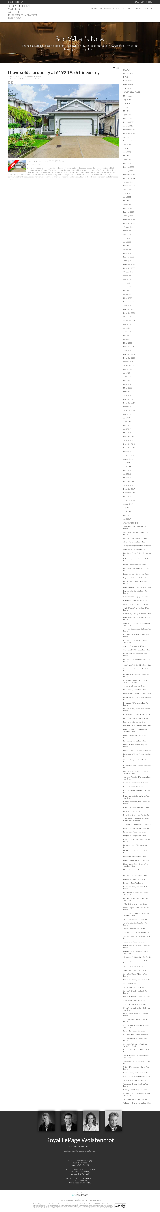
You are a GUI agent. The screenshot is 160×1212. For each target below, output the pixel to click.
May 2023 (126, 246)
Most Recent (127, 96)
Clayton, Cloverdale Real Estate (134, 646)
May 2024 (126, 201)
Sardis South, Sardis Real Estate (134, 987)
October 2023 (128, 227)
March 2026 (127, 118)
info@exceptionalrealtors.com (84, 1151)
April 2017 (127, 519)
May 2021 (126, 335)
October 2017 (128, 496)
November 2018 (129, 448)
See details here (33, 164)
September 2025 (129, 141)
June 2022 (127, 287)
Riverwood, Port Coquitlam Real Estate (137, 957)
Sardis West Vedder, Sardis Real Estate (136, 997)
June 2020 (127, 377)
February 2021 (128, 347)
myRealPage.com (80, 1195)
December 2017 (129, 489)
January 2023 (128, 261)
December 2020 (129, 354)
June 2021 (127, 332)
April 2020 (127, 384)
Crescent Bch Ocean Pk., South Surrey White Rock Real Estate (137, 681)
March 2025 (127, 163)
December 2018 (129, 444)
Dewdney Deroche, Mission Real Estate (137, 693)
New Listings (127, 81)
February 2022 (128, 302)
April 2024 (127, 204)
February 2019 (128, 437)
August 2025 (127, 145)
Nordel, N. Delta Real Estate (133, 883)
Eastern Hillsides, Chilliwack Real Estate (137, 726)
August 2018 (127, 459)
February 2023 (128, 257)
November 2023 (129, 223)
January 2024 (128, 216)
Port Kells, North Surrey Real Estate (136, 932)
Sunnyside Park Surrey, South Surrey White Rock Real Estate (136, 1045)
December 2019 (129, 399)
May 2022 (126, 291)
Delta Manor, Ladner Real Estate (134, 690)
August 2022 (127, 279)
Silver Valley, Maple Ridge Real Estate (136, 1004)
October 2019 (128, 407)
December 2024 (129, 174)
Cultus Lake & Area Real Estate (134, 686)
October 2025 (128, 137)
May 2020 (126, 380)
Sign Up (19, 2)
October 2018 (128, 452)
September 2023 (129, 231)
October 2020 (128, 362)
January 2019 (128, 440)
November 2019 (129, 403)
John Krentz (16, 11)
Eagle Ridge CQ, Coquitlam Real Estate (136, 714)
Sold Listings (127, 88)
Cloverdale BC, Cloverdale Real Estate (27, 79)
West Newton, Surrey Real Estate (135, 1080)
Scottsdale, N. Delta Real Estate (134, 1000)
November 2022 (129, 268)
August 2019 (127, 414)
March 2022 (127, 298)
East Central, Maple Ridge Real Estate (136, 718)
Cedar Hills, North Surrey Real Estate (136, 604)
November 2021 (129, 313)
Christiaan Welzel (73, 1200)
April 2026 (127, 115)
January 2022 (128, 306)
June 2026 (127, 107)
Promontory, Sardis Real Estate (134, 942)
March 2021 (127, 343)
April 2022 (127, 294)
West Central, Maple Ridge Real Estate (136, 1076)
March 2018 (127, 478)
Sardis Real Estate (129, 983)
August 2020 (127, 369)
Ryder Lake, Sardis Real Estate (134, 966)
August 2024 (127, 189)
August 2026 (127, 100)
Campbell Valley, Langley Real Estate (135, 597)
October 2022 (128, 272)
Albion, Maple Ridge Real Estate (134, 542)
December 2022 (129, 264)
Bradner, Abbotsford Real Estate (134, 565)
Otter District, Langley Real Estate (135, 904)
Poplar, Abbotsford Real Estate (134, 929)
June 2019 (127, 422)
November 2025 (129, 133)
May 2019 (126, 425)
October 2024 (128, 182)
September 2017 (129, 500)
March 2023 (127, 253)
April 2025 (127, 160)
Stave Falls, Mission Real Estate (134, 1031)
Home (94, 8)
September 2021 (129, 320)
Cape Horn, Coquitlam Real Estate (135, 600)
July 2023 (126, 238)
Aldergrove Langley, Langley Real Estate (137, 546)
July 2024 (126, 193)
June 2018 (127, 466)
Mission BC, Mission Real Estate (134, 857)
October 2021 (128, 317)
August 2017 (127, 504)
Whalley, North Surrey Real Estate (135, 1090)
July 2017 (126, 508)
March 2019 (127, 433)
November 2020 (129, 358)
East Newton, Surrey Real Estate (134, 722)
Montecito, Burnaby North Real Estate (136, 860)
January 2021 (128, 350)
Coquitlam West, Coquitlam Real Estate (137, 665)
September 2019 (129, 410)
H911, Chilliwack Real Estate (133, 786)
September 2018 (129, 455)
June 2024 (127, 197)
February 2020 (128, 392)
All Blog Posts (128, 73)
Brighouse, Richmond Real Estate (135, 578)
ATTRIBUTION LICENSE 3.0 (92, 1200)
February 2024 (128, 212)
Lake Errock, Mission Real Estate (134, 832)
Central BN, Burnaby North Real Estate (137, 614)
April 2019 (127, 429)
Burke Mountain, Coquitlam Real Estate (137, 587)
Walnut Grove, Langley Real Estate (135, 1073)
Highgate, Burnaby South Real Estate (136, 807)
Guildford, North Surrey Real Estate (136, 783)
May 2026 (126, 111)
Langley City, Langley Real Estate (134, 836)
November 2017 (129, 493)
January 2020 (128, 395)
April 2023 (127, 249)
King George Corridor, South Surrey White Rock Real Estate (136, 820)
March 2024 (127, 208)
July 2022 (126, 283)
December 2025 (129, 130)
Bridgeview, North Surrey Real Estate (136, 574)
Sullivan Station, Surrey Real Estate (135, 1035)
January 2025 (128, 171)
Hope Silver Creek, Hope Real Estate (136, 815)
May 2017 (126, 515)
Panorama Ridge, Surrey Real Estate (136, 919)
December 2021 (129, 309)
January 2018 (128, 485)
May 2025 (126, 156)
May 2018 (126, 470)
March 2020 (127, 388)
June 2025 (127, 152)
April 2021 (127, 339)
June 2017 (127, 511)
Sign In (11, 2)
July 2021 (126, 328)
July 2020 (126, 373)
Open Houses (128, 84)
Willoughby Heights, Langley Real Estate (137, 1103)
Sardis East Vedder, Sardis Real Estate (136, 980)
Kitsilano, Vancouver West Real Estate (137, 824)
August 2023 (127, 234)
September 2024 (129, 186)
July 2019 (126, 418)
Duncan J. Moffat (19, 5)
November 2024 (129, 178)
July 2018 (126, 463)
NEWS (125, 77)
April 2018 (127, 474)
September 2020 (129, 365)
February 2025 (128, 167)
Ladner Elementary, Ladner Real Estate (137, 828)
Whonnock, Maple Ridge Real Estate (136, 1099)
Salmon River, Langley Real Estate (135, 970)
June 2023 (127, 242)
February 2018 (128, 481)
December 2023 (129, 219)
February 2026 (128, 122)
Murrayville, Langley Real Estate (134, 879)
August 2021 (127, 324)
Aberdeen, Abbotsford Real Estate (135, 538)
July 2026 (126, 103)
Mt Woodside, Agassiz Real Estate (135, 875)
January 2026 (128, 126)
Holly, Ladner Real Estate (132, 811)
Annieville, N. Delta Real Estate (134, 549)
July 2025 (126, 148)
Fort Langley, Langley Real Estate (134, 741)
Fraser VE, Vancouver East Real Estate (137, 750)
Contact (138, 8)
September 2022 (129, 276)
